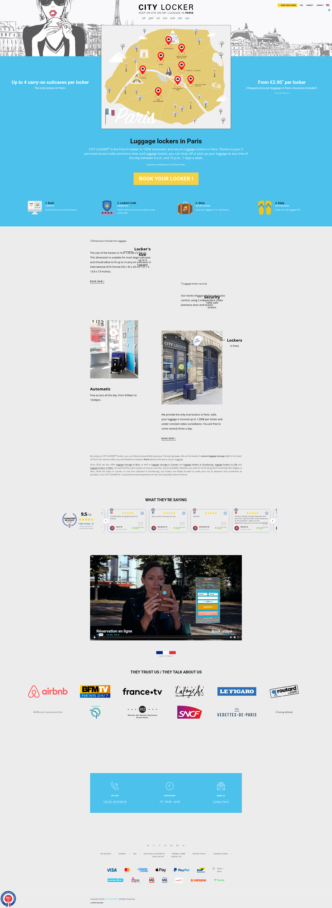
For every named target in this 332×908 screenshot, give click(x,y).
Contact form (221, 801)
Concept (122, 854)
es (165, 845)
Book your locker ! (166, 179)
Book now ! (97, 281)
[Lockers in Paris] (191, 367)
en (154, 845)
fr (148, 845)
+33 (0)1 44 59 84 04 (114, 801)
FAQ (134, 854)
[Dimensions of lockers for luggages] (108, 241)
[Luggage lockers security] (194, 284)
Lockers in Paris (220, 854)
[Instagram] (232, 899)
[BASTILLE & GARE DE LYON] (190, 80)
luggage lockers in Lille (226, 464)
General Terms (178, 854)
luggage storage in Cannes (164, 464)
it (160, 845)
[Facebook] (239, 899)
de (171, 845)
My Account (106, 854)
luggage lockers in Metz (101, 468)
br (177, 845)
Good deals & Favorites (154, 854)
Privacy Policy (199, 854)
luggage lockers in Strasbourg (198, 464)
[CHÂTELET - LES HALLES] (181, 66)
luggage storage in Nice (128, 464)
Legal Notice (158, 857)
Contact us (176, 857)
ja (183, 845)
